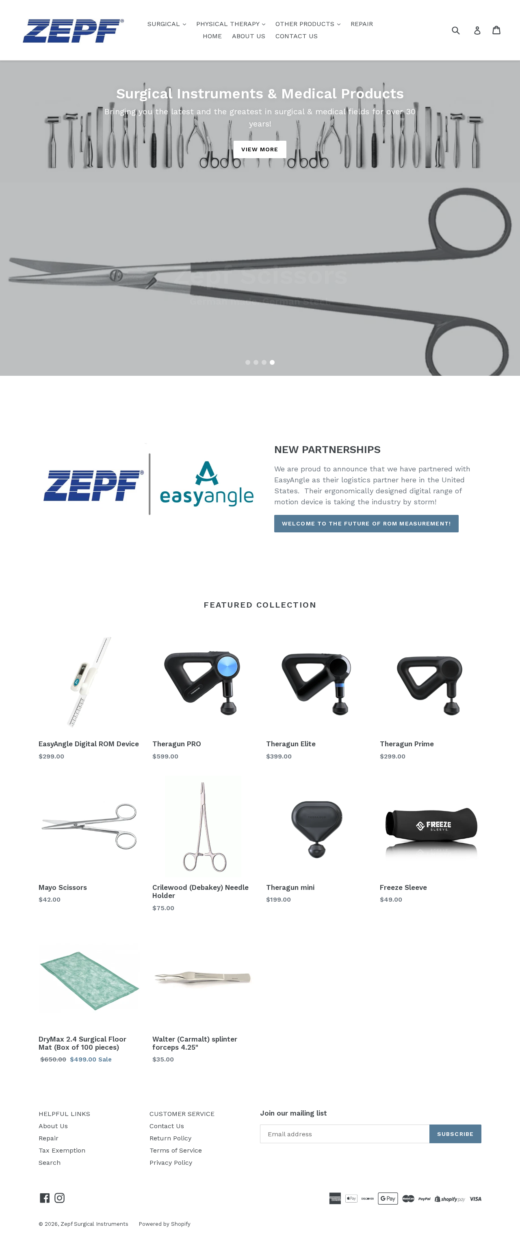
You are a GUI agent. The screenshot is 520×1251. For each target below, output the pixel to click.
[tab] (247, 362)
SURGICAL (164, 24)
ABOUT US (248, 36)
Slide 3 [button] (264, 362)
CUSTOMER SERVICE (182, 1114)
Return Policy (170, 1138)
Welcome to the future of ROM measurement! (366, 523)
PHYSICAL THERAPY (228, 24)
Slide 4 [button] (272, 362)
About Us (53, 1126)
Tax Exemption (62, 1150)
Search (50, 1162)
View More (259, 149)
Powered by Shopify (165, 1224)
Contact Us (167, 1126)
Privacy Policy (171, 1162)
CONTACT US (296, 36)
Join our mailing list (293, 1113)
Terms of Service (176, 1150)
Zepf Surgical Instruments (94, 1224)
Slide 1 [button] (247, 362)
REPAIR (362, 24)
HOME (212, 36)
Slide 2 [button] (256, 362)
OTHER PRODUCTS (305, 24)
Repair (48, 1138)
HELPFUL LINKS (64, 1114)
